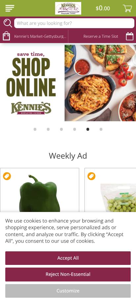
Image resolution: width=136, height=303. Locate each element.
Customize (68, 291)
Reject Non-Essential (68, 274)
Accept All (68, 258)
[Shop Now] (10, 8)
